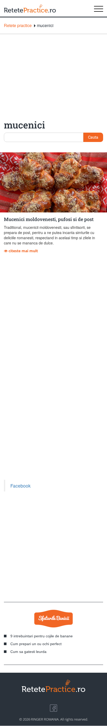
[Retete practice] (30, 8)
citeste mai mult (23, 250)
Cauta (93, 137)
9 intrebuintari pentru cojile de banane (41, 636)
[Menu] (98, 8)
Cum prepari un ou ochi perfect (36, 644)
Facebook (20, 485)
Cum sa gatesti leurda (28, 652)
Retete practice (18, 25)
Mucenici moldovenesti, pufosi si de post (48, 219)
